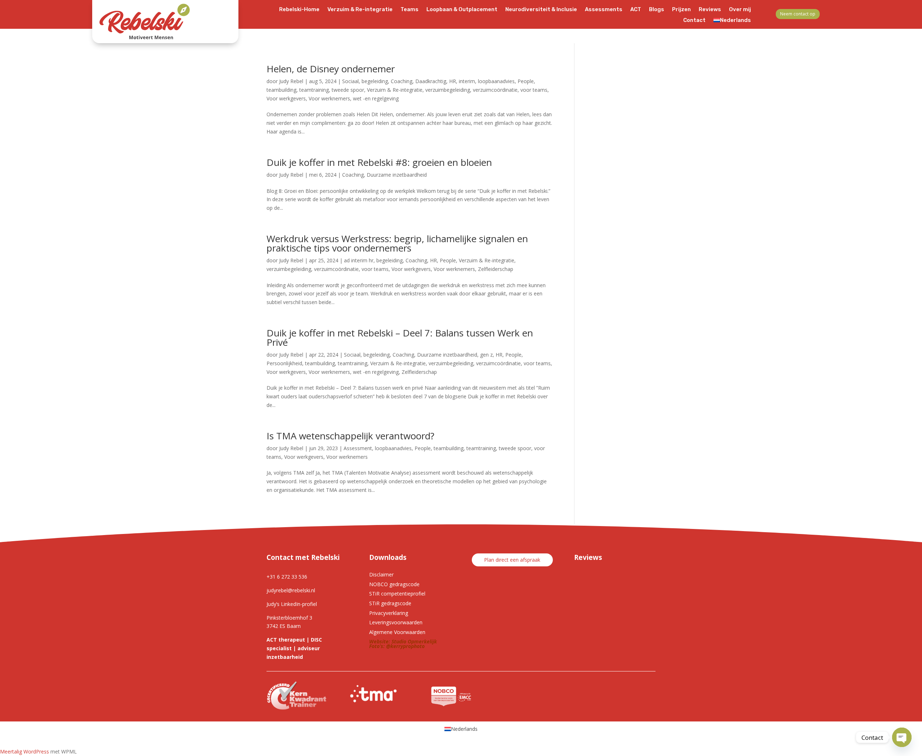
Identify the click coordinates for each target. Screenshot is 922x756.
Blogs (656, 10)
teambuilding (281, 89)
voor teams (533, 89)
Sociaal (350, 81)
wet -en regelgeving (376, 98)
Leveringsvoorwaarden (395, 622)
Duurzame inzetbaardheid (397, 174)
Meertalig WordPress (24, 751)
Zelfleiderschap (495, 269)
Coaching (401, 81)
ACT (635, 10)
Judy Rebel (291, 81)
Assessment (358, 448)
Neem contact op (797, 14)
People (526, 81)
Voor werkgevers (286, 98)
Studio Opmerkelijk (414, 641)
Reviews (710, 10)
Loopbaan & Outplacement (461, 10)
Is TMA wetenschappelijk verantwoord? (350, 435)
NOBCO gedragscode (394, 584)
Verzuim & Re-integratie (360, 10)
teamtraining (314, 89)
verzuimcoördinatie (495, 89)
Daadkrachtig (430, 81)
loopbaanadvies (496, 81)
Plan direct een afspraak (512, 559)
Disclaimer (381, 574)
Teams (409, 10)
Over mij (740, 10)
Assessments (603, 10)
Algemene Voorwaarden (397, 632)
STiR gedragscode (390, 603)
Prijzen (681, 10)
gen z (486, 354)
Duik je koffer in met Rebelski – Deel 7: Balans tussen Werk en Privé (400, 337)
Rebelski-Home (299, 10)
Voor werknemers (329, 98)
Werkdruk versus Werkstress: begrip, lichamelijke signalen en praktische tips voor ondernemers (397, 243)
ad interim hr (358, 260)
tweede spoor (348, 89)
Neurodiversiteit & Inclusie (541, 10)
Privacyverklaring (388, 613)
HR (452, 81)
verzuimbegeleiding (447, 89)
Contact (694, 20)
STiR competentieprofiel (397, 593)
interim (467, 81)
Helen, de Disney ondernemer (331, 68)
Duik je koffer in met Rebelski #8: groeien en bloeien (379, 162)
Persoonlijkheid (284, 363)
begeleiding (375, 81)
